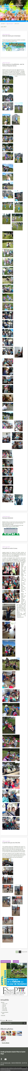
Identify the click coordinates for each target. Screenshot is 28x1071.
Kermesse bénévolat (7, 518)
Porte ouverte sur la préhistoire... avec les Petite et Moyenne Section (13, 65)
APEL (3, 1013)
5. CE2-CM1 (4, 1009)
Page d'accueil (9, 23)
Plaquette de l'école (5, 961)
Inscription (16, 961)
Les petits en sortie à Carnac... (10, 548)
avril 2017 (3, 23)
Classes (2, 1002)
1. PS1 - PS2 (4, 1003)
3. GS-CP (4, 1006)
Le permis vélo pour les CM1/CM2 (11, 842)
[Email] (2, 15)
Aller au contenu (4, 1)
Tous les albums (5, 1043)
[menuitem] (3, 23)
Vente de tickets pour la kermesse (11, 36)
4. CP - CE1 (4, 1007)
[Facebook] (1, 1059)
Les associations (4, 1012)
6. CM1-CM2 (4, 1010)
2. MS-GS (4, 1005)
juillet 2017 (17, 23)
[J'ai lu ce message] (26, 1067)
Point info (3, 1015)
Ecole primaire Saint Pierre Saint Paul (12, 6)
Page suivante (24, 951)
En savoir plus (7, 1070)
